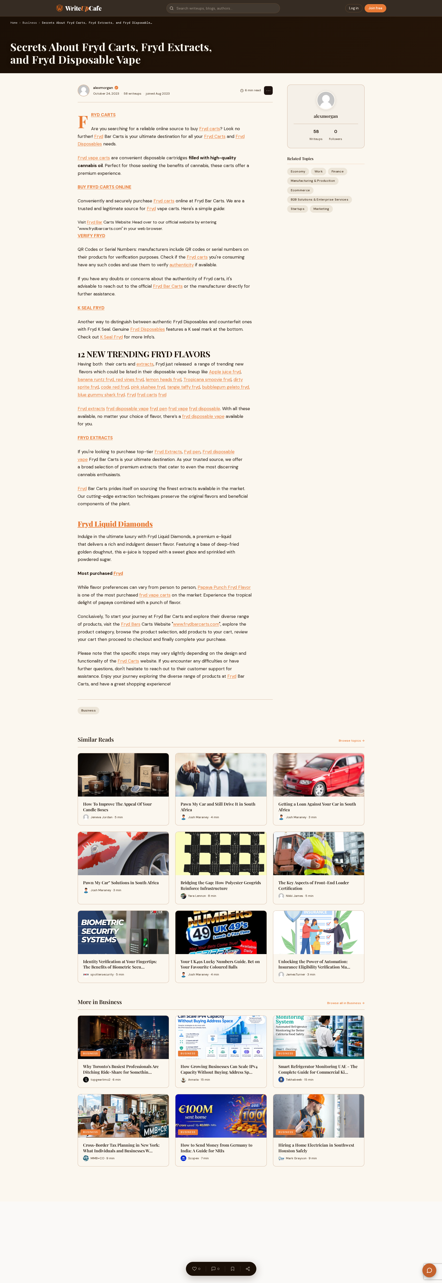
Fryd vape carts (94, 158)
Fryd (98, 136)
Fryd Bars (130, 624)
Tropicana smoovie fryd (207, 379)
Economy (298, 171)
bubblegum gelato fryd (225, 387)
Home (14, 23)
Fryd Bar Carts (168, 286)
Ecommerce (300, 190)
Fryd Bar (94, 222)
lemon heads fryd (163, 379)
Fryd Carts (215, 136)
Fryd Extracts (168, 451)
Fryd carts (209, 128)
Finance (338, 171)
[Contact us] (429, 1270)
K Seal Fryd (111, 337)
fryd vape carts (155, 595)
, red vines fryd (129, 379)
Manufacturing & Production (313, 181)
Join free (375, 8)
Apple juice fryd (225, 372)
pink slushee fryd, (148, 387)
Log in (354, 8)
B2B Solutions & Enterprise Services (320, 199)
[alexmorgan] (84, 90)
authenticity (182, 265)
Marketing (321, 209)
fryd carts (147, 395)
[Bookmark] (232, 1268)
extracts (145, 364)
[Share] (247, 1268)
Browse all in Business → (346, 1003)
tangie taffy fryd (183, 387)
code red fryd (115, 387)
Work (319, 171)
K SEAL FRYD (91, 308)
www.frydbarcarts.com (196, 624)
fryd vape (178, 408)
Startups (297, 209)
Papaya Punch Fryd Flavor (224, 587)
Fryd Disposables (147, 329)
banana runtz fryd (96, 379)
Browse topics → (352, 741)
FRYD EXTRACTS (95, 438)
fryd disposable (204, 408)
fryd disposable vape (127, 408)
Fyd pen (192, 451)
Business (29, 23)
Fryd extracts (91, 408)
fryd (162, 395)
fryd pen (158, 408)
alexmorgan (103, 87)
